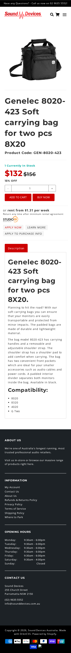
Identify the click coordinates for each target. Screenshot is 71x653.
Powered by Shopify (44, 633)
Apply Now (13, 227)
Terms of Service (15, 508)
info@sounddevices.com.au (22, 603)
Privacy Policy (14, 504)
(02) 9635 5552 (14, 599)
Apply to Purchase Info (23, 233)
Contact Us (12, 491)
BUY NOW (43, 197)
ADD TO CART (18, 197)
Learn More (36, 227)
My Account (12, 487)
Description (16, 248)
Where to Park (14, 517)
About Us (11, 496)
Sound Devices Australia (43, 630)
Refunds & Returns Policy (21, 500)
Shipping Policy (14, 513)
